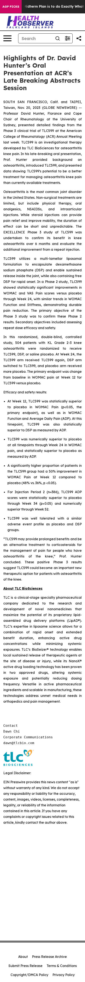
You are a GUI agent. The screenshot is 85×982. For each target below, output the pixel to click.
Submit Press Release (25, 966)
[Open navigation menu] (7, 38)
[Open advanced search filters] (67, 38)
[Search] (58, 38)
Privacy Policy (63, 975)
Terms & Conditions (62, 966)
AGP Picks (10, 6)
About (23, 957)
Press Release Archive (49, 957)
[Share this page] (79, 38)
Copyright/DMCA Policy (29, 975)
